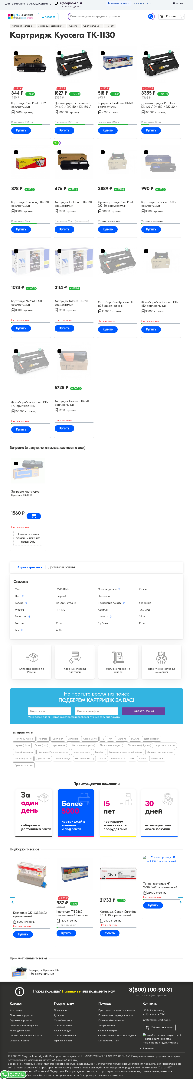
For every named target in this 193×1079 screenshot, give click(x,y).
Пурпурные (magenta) (111, 745)
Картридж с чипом (165, 745)
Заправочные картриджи (160, 752)
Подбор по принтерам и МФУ (26, 1035)
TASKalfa (121, 738)
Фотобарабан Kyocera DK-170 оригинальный (29, 404)
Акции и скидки (62, 1030)
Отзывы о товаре (63, 1025)
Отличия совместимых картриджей (117, 1035)
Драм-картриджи (24, 765)
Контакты (45, 3)
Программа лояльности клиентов (116, 1010)
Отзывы (34, 3)
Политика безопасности (111, 1020)
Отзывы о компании (65, 1035)
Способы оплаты (63, 1020)
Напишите (71, 991)
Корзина (173, 16)
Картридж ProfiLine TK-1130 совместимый (159, 204)
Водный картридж (24, 752)
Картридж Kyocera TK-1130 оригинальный (44, 972)
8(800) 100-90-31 (150, 989)
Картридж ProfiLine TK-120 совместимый (115, 105)
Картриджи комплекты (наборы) (125, 752)
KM (110, 738)
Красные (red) (60, 745)
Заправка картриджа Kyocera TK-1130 (25, 493)
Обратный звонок (162, 1027)
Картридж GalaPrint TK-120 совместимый (29, 105)
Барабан (99, 752)
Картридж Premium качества (53, 752)
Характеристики (30, 567)
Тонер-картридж (81, 752)
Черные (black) (22, 745)
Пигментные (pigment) (139, 745)
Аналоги (43, 738)
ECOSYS (135, 738)
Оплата (23, 3)
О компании (60, 1010)
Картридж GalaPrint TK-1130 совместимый (73, 204)
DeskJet (102, 758)
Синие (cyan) (41, 745)
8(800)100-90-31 (71, 3)
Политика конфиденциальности (115, 1015)
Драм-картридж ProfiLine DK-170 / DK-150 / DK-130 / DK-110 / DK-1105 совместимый (159, 105)
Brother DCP (157, 758)
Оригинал (58, 738)
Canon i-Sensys (62, 758)
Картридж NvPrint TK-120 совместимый (71, 302)
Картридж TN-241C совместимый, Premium (72, 913)
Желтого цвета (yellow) (83, 745)
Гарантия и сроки (63, 1040)
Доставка (11, 3)
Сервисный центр (19, 1040)
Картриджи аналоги (20, 1030)
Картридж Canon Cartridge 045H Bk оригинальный (118, 913)
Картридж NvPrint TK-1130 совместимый (28, 302)
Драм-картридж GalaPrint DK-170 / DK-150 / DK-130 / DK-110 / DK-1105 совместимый (73, 105)
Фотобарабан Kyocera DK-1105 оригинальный (116, 304)
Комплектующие (23, 758)
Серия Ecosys (89, 738)
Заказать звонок (144, 711)
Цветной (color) (151, 738)
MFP (132, 758)
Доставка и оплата (61, 567)
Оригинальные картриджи (24, 1025)
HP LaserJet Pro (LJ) (84, 758)
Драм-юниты (43, 758)
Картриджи (16, 1010)
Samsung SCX (118, 758)
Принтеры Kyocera (24, 738)
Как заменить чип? (108, 1040)
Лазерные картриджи (21, 1015)
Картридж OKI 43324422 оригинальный (30, 914)
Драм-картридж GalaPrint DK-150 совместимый (115, 204)
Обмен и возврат (107, 1030)
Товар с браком (106, 1025)
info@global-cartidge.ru (157, 1020)
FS (103, 738)
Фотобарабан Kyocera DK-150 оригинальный (159, 304)
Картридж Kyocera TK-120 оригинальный (72, 403)
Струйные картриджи (21, 1020)
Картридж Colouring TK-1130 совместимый (30, 204)
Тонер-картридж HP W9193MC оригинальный (160, 885)
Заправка (73, 738)
